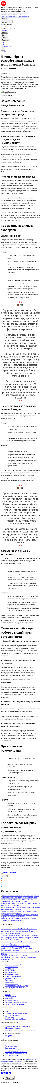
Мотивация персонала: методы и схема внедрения (19, 898)
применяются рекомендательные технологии (18, 1060)
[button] (3, 42)
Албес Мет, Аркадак (29, 929)
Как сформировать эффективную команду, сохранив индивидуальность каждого (19, 912)
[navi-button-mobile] (3, 49)
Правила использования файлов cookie (15, 17)
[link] (4, 37)
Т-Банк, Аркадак (32, 935)
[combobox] (10, 1078)
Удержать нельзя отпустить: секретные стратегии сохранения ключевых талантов (18, 919)
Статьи (3, 51)
